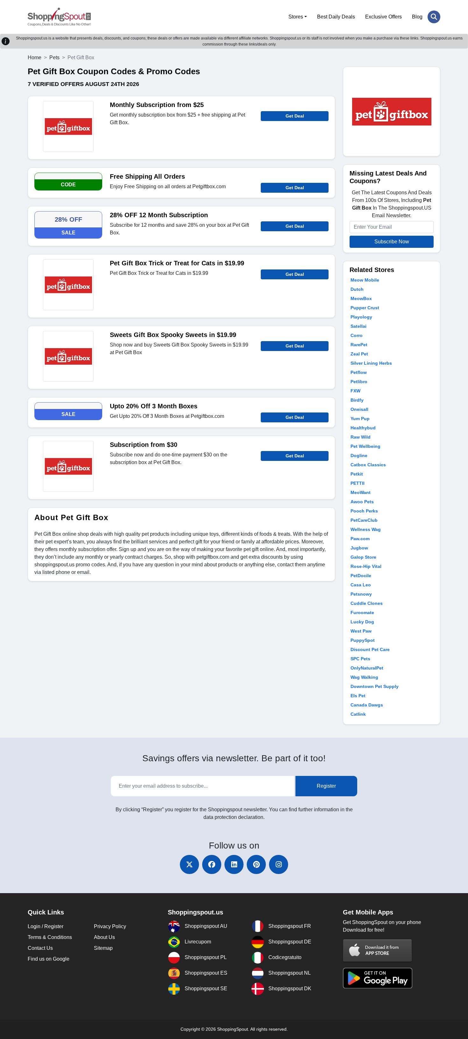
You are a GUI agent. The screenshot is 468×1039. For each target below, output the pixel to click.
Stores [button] (295, 16)
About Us (104, 937)
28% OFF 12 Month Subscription (159, 215)
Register (326, 786)
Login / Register (45, 926)
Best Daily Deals (336, 16)
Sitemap (103, 948)
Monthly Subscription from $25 (157, 104)
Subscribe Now (391, 241)
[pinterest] (256, 864)
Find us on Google (48, 959)
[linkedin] (234, 864)
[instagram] (278, 864)
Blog (417, 16)
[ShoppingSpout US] (59, 17)
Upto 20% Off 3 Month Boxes (153, 406)
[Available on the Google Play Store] (377, 977)
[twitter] (189, 864)
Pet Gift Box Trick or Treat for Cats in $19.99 (177, 263)
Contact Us (40, 948)
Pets (54, 57)
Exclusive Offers (383, 16)
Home (34, 57)
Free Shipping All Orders (147, 176)
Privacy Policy (110, 926)
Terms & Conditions (50, 937)
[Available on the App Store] (377, 950)
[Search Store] (434, 17)
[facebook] (211, 864)
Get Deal (295, 115)
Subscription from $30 (143, 444)
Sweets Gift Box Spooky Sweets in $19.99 (173, 334)
